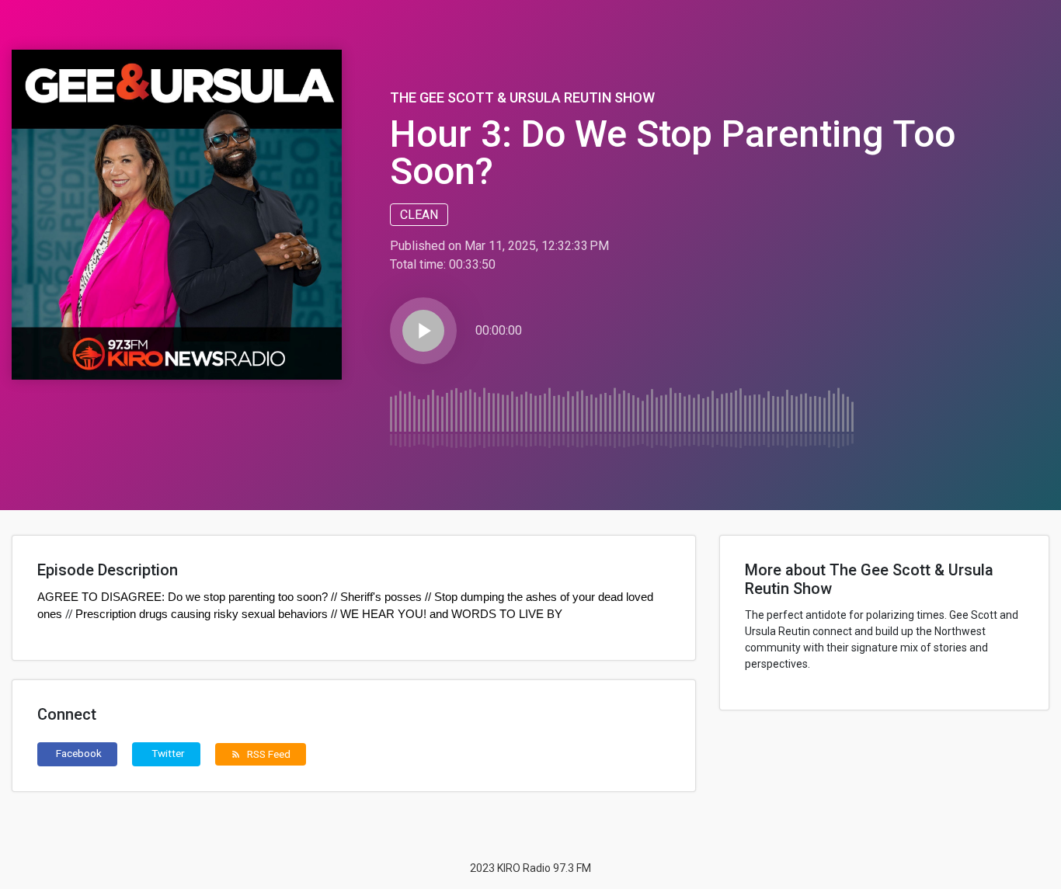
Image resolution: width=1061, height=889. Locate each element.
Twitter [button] (168, 753)
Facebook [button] (79, 753)
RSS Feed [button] (260, 754)
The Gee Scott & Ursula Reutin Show (522, 97)
